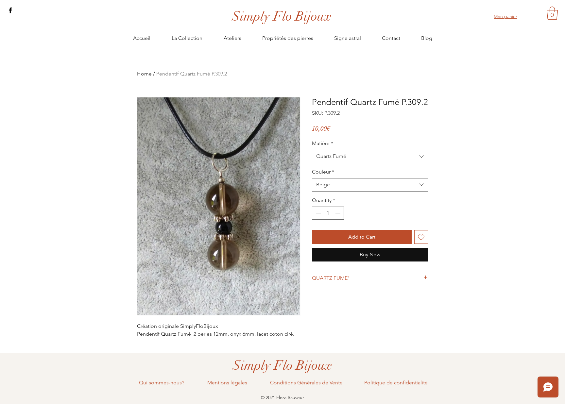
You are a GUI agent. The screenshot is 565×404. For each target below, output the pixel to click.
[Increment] (338, 213)
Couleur (323, 172)
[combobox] (370, 156)
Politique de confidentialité (396, 382)
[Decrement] (317, 213)
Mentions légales (227, 382)
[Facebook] (10, 10)
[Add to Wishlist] (421, 237)
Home (144, 74)
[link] (552, 13)
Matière (322, 143)
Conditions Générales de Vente (306, 382)
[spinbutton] (328, 213)
